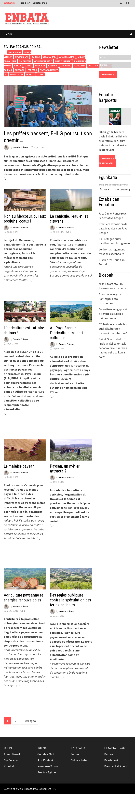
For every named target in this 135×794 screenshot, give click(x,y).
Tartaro (32, 70)
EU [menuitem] (121, 2)
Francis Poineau (20, 147)
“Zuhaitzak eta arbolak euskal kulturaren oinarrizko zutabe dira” (113, 328)
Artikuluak (14, 52)
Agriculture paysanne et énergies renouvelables (23, 597)
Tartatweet (16, 74)
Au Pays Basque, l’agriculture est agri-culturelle (67, 333)
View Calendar (122, 189)
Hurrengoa (29, 721)
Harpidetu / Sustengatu (107, 161)
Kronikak (40, 65)
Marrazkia (79, 65)
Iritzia (17, 65)
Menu (9, 34)
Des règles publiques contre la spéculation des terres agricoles (70, 600)
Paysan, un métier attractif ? (65, 469)
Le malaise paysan (19, 466)
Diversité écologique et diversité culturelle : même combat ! (113, 313)
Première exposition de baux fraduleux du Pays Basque (113, 228)
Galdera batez (79, 760)
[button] (104, 189)
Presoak (19, 70)
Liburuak (66, 65)
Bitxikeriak (49, 56)
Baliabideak (21, 56)
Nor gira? (25, 2)
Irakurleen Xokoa (47, 766)
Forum (75, 754)
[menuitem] (121, 2)
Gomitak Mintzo (43, 61)
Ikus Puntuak (62, 61)
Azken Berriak (12, 754)
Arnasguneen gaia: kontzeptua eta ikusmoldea (110, 298)
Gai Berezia (25, 61)
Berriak (35, 56)
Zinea (40, 74)
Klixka (28, 65)
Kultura (52, 65)
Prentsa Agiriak (46, 772)
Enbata (28, 788)
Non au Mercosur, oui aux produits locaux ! (25, 219)
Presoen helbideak (115, 766)
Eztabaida (78, 748)
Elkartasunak (40, 2)
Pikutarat (94, 65)
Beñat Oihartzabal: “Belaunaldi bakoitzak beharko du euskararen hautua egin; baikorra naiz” (113, 348)
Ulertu (30, 74)
